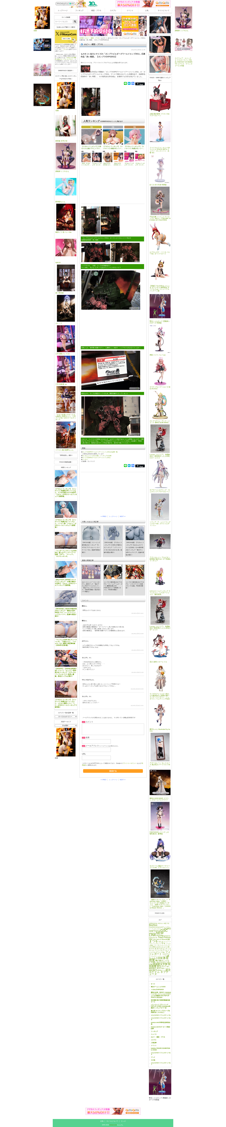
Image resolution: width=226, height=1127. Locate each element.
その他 (153, 1060)
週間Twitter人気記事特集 (61, 636)
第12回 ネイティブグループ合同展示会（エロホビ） (160, 1011)
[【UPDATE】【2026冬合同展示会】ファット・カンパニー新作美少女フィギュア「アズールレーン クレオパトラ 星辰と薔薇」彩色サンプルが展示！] (66, 658)
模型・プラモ (96, 10)
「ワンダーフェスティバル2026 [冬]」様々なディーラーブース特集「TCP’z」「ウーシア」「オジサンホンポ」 (66, 553)
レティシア (161, 956)
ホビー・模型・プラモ (158, 1037)
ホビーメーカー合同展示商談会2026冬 (64, 664)
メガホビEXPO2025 (157, 989)
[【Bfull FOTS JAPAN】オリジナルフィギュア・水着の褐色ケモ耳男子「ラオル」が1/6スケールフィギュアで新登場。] (66, 569)
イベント (130, 10)
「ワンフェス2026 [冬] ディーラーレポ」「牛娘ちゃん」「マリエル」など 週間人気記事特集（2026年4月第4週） (66, 642)
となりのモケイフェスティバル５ (161, 1053)
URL (84, 754)
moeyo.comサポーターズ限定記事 (160, 1027)
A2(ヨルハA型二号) (163, 923)
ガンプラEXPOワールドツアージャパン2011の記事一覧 (100, 452)
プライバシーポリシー (130, 763)
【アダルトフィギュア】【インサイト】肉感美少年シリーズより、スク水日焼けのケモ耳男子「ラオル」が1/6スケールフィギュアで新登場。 (66, 492)
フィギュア (79, 10)
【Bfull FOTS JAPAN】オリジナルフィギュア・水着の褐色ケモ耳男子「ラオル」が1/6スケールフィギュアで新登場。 (66, 582)
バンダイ (85, 459)
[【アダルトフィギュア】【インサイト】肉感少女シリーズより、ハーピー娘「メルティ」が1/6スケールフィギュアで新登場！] (66, 509)
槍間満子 (153, 968)
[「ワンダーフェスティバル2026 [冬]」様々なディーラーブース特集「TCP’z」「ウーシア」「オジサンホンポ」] (66, 540)
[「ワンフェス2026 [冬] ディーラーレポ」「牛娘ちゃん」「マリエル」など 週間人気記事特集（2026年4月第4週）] (66, 629)
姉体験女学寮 (160, 964)
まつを (153, 941)
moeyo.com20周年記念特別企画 (160, 1023)
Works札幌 (166, 939)
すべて (153, 984)
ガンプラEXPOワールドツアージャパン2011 (96, 457)
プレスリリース (59, 485)
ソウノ (155, 945)
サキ (163, 943)
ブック (153, 1057)
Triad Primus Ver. (160, 938)
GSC (164, 930)
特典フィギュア (165, 968)
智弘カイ (161, 966)
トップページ (63, 10)
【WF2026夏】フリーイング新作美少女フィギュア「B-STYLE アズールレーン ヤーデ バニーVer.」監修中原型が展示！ (91, 547)
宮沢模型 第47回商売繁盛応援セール (160, 1001)
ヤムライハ (154, 956)
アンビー (166, 941)
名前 (87, 737)
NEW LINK (156, 934)
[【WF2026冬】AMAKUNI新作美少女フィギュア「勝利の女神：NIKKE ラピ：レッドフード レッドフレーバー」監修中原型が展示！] (66, 598)
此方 (159, 968)
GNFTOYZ (154, 931)
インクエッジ (157, 943)
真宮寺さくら (161, 970)
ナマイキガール (155, 948)
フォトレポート (160, 953)
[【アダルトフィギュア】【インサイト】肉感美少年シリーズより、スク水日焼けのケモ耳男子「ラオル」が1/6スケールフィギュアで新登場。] (66, 478)
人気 (146, 10)
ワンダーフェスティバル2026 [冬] (63, 546)
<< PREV (103, 516)
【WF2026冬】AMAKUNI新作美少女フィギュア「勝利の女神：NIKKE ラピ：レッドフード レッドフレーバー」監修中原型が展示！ (66, 612)
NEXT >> (123, 516)
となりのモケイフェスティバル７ (161, 1063)
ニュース (154, 1034)
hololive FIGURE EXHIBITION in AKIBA (160, 1049)
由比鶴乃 (153, 970)
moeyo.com (113, 1125)
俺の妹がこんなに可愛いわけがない (159, 961)
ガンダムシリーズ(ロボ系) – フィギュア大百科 (96, 456)
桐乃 (168, 966)
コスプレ (113, 10)
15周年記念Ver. (153, 923)
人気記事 (154, 1042)
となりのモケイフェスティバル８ (161, 1018)
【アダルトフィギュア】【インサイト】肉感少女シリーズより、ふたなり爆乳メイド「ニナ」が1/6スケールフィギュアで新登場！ (66, 703)
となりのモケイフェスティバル (161, 1015)
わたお (161, 942)
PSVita (160, 935)
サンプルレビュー (59, 696)
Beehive (153, 925)
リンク (123, 1121)
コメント (89, 722)
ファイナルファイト (161, 950)
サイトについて (163, 10)
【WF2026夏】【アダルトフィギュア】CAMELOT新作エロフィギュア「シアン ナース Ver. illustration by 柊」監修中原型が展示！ (113, 547)
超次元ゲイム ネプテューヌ (160, 972)
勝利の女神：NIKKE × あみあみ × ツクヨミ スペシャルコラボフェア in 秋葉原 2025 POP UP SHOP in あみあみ (161, 995)
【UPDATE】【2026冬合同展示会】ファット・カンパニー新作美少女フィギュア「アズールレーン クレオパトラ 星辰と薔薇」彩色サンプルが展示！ (66, 672)
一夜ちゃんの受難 (159, 957)
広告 (102, 1121)
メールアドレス (92, 746)
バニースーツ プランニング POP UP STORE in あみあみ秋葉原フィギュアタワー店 (160, 1006)
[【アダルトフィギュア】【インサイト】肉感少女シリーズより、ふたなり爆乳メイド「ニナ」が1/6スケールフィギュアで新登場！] (66, 689)
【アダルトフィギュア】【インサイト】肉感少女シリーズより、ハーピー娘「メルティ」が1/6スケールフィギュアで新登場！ (65, 523)
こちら (65, 49)
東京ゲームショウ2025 (158, 987)
